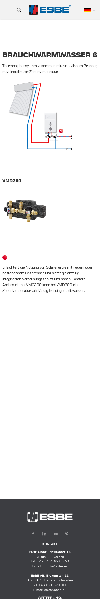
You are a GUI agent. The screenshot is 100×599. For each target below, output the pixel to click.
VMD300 (11, 181)
